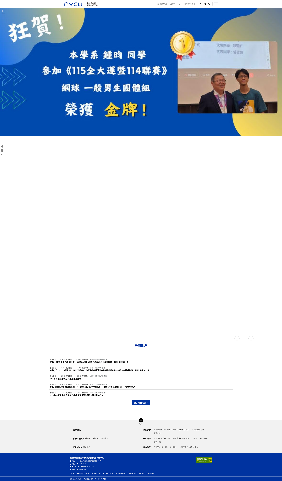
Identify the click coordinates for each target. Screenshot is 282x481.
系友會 (95, 438)
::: (158, 4)
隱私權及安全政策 (76, 479)
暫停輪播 (3, 11)
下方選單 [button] (141, 420)
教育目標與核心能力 (181, 429)
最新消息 (77, 429)
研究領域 (77, 447)
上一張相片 (237, 338)
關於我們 (147, 429)
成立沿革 (166, 429)
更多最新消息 (140, 402)
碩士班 (164, 447)
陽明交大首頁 (190, 4)
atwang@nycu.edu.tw (86, 466)
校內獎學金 (182, 447)
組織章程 (104, 438)
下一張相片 (251, 338)
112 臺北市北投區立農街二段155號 (89, 461)
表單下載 (157, 442)
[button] (202, 4)
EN (180, 4)
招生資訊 (147, 447)
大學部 (156, 447)
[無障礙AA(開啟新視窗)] (204, 460)
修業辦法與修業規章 (181, 438)
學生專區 (147, 438)
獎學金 (194, 438)
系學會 (87, 438)
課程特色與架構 (198, 429)
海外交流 (203, 438)
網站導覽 (163, 4)
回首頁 (172, 4)
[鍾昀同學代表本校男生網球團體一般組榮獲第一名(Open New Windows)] (141, 72)
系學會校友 (78, 438)
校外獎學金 (193, 447)
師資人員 (157, 433)
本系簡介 (157, 429)
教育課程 (157, 438)
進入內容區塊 (5, 1)
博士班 (172, 447)
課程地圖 (166, 438)
